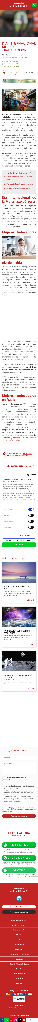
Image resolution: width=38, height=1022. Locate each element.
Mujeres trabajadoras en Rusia (18, 188)
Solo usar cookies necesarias (19, 540)
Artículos (15, 55)
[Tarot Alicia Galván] (9, 9)
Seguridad (19, 969)
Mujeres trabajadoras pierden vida (19, 184)
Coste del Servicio (19, 949)
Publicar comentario (19, 816)
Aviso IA (19, 983)
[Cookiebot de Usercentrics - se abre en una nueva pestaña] (27, 475)
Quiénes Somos (19, 944)
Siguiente (33, 1020)
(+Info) (20, 789)
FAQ (19, 940)
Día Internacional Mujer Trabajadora (14, 57)
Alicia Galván (6, 55)
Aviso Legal (19, 959)
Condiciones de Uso (19, 974)
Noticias (23, 55)
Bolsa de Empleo (19, 925)
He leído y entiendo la (15, 779)
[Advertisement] (19, 321)
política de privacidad (14, 801)
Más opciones (25, 535)
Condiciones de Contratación (19, 954)
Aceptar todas (19, 544)
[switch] (31, 515)
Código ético (19, 978)
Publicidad (19, 935)
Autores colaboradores (19, 930)
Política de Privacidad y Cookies (19, 964)
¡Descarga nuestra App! (20, 912)
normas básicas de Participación (25, 809)
